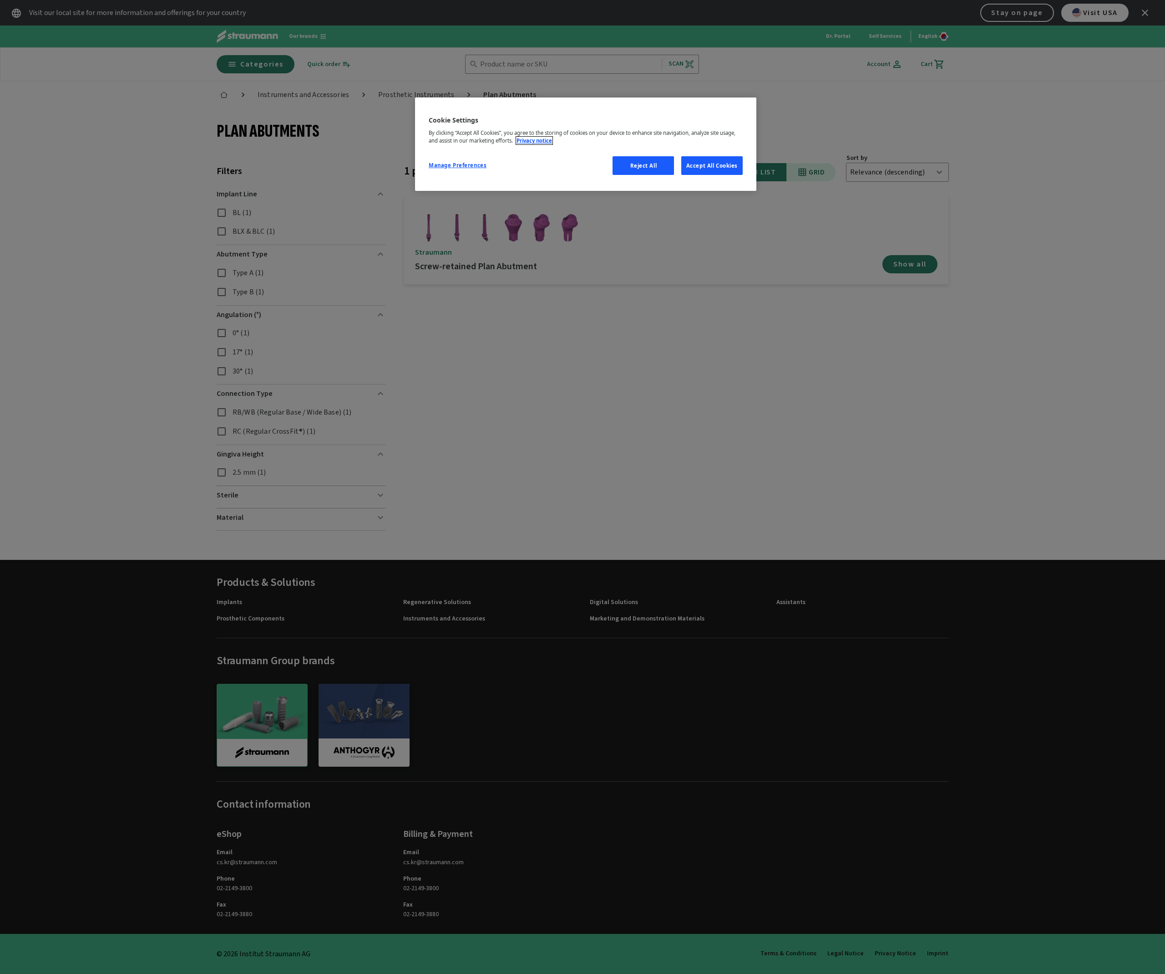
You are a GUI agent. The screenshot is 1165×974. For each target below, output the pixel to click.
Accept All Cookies (712, 165)
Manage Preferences (457, 165)
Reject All (643, 165)
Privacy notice (534, 140)
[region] (585, 144)
